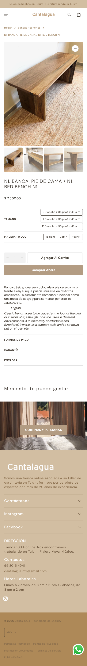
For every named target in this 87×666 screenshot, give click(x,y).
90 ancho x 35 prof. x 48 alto (61, 212)
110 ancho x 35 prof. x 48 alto (61, 219)
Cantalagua (23, 621)
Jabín (64, 237)
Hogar (8, 27)
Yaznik (77, 237)
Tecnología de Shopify (46, 621)
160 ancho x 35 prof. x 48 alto (61, 227)
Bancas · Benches (29, 27)
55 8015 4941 (14, 566)
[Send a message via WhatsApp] (78, 649)
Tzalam (51, 237)
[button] (9, 14)
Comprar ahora (43, 270)
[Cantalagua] (43, 14)
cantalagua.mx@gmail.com (25, 571)
